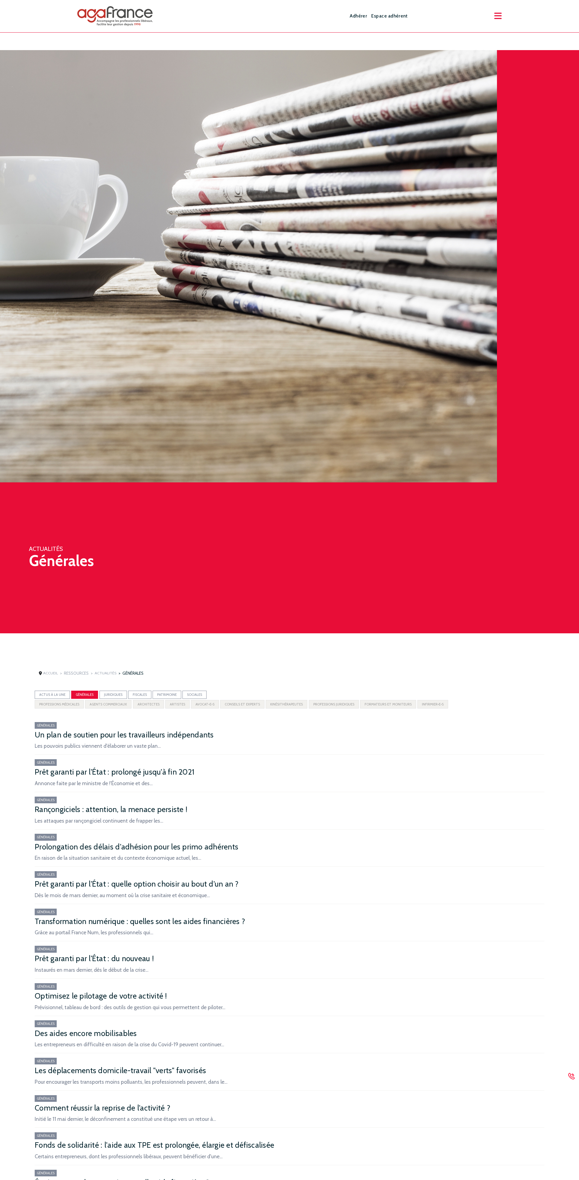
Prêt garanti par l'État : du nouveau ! (94, 958)
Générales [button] (84, 694)
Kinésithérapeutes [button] (286, 704)
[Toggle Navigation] (498, 16)
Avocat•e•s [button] (204, 704)
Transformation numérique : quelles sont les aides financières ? (140, 921)
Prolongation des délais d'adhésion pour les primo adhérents (136, 846)
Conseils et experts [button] (242, 704)
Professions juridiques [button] (333, 704)
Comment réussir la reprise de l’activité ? (102, 1107)
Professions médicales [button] (59, 704)
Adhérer (358, 16)
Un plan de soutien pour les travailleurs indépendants (124, 734)
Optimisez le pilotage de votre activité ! (101, 995)
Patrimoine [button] (167, 694)
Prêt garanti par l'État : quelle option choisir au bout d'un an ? (137, 883)
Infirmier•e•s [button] (433, 704)
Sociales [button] (194, 694)
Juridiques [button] (113, 694)
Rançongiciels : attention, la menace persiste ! (111, 809)
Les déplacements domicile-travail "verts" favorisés (120, 1070)
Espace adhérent (389, 16)
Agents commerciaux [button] (108, 704)
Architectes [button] (149, 704)
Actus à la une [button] (52, 694)
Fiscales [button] (140, 694)
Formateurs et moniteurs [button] (388, 704)
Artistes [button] (177, 704)
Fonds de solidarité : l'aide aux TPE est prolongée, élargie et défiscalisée (154, 1145)
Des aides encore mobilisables (86, 1033)
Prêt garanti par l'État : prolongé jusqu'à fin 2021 (114, 771)
